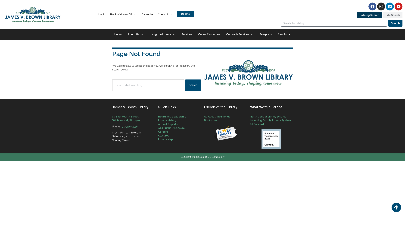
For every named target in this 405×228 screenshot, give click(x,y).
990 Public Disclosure (171, 128)
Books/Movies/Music (123, 14)
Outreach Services (237, 34)
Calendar (147, 14)
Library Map (165, 139)
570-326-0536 (129, 126)
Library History (167, 120)
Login (102, 14)
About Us (133, 34)
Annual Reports (168, 124)
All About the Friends (217, 116)
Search (395, 23)
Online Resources (209, 34)
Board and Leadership (172, 116)
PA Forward (257, 124)
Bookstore (210, 120)
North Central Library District (268, 116)
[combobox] (148, 85)
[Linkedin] (390, 6)
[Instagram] (381, 6)
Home (118, 34)
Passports (265, 34)
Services (186, 34)
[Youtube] (398, 6)
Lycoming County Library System (270, 120)
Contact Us (165, 14)
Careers (163, 131)
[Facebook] (372, 6)
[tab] (369, 15)
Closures (163, 135)
